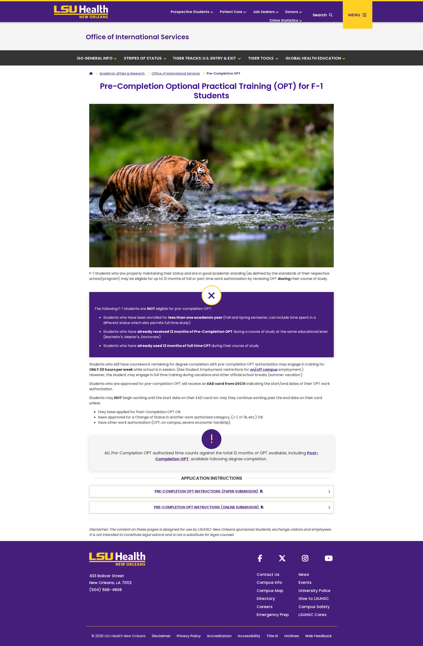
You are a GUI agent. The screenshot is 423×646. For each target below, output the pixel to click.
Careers (265, 606)
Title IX (272, 636)
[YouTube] (329, 558)
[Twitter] (282, 558)
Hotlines (291, 636)
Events (305, 582)
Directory (266, 598)
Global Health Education (313, 58)
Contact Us (268, 574)
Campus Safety (314, 606)
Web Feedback (318, 636)
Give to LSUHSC (314, 598)
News (304, 574)
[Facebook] (260, 558)
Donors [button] (291, 11)
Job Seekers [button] (264, 11)
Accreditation (219, 636)
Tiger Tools (261, 58)
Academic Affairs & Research (122, 73)
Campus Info (269, 582)
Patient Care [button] (231, 11)
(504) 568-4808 (105, 589)
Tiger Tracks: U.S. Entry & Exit (205, 58)
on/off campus (264, 369)
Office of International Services (137, 37)
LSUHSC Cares (313, 614)
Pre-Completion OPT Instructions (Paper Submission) (207, 491)
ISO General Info (95, 58)
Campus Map (270, 590)
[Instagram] (305, 558)
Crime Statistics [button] (283, 20)
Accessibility (249, 636)
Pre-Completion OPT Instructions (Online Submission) (207, 507)
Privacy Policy (189, 636)
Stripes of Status (143, 58)
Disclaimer (161, 636)
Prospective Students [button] (190, 11)
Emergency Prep (273, 614)
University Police (314, 590)
